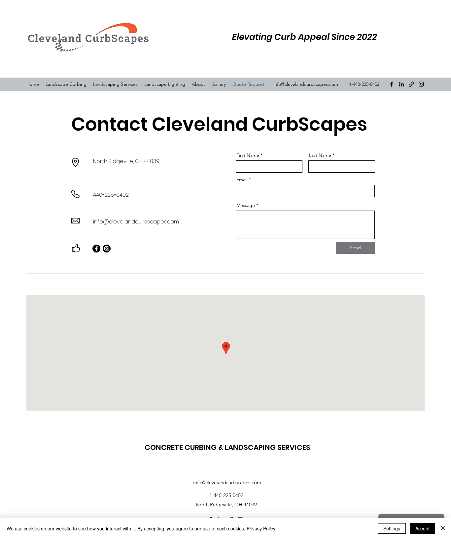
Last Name (320, 155)
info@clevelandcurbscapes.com (305, 84)
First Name (247, 155)
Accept (422, 528)
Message (245, 205)
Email (241, 179)
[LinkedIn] (401, 84)
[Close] (443, 528)
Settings (391, 528)
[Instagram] (421, 84)
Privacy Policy (261, 528)
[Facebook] (391, 84)
